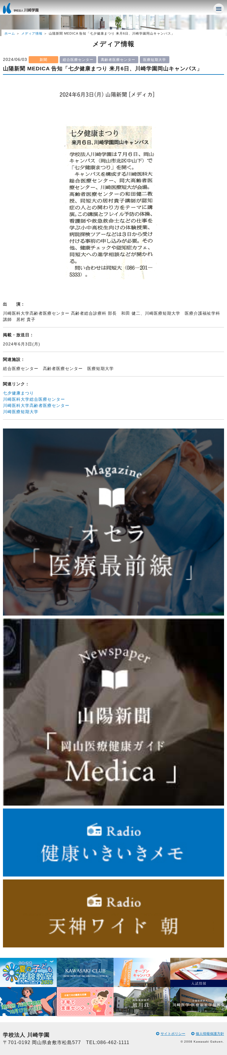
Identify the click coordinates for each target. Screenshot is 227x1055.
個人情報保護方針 (210, 1034)
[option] (28, 987)
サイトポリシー (172, 1034)
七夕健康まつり (18, 393)
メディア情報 (32, 33)
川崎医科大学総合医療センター (34, 399)
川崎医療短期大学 (20, 411)
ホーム (9, 33)
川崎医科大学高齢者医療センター (36, 405)
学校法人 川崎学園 (27, 10)
